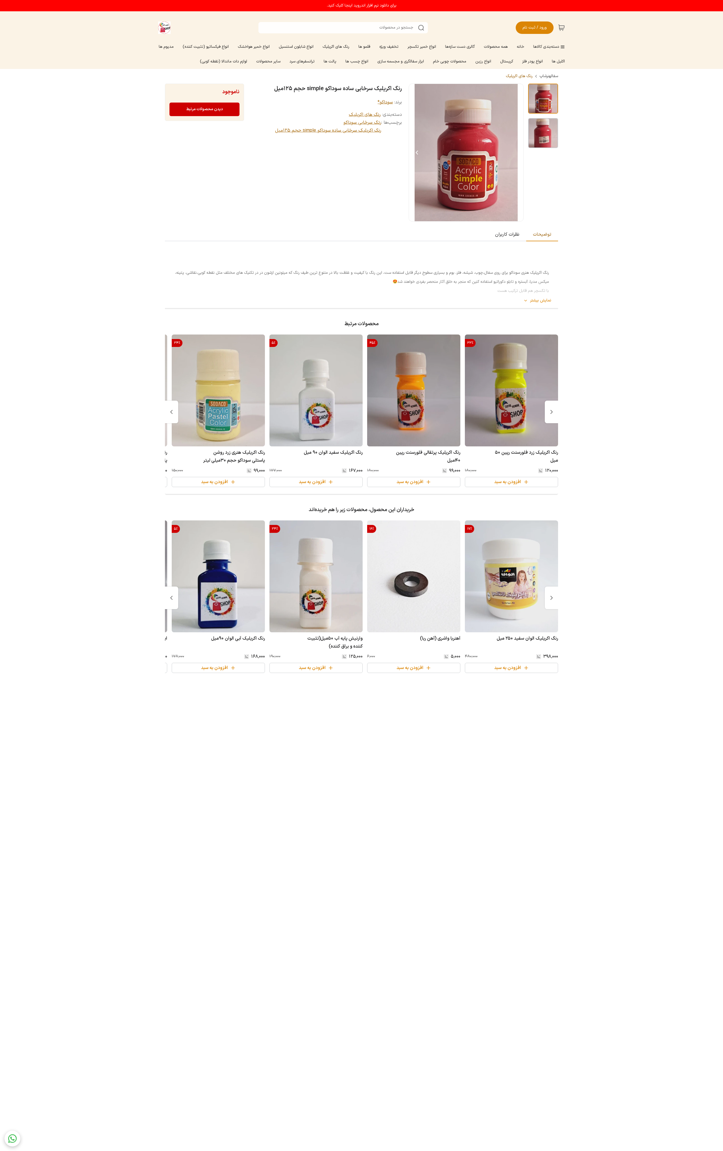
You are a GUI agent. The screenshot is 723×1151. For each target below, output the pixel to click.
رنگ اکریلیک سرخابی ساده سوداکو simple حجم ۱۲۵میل (328, 130)
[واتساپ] (12, 1138)
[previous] (551, 412)
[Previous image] (416, 152)
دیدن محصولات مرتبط (204, 109)
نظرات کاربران (507, 234)
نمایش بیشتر (540, 300)
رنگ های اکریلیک (519, 76)
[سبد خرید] (561, 27)
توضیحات (542, 234)
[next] (171, 412)
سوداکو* (385, 102)
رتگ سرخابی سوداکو (362, 122)
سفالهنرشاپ (548, 76)
